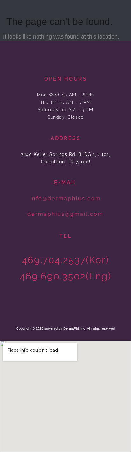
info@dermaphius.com (65, 198)
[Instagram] (58, 306)
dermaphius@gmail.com (65, 214)
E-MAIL (65, 183)
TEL (65, 236)
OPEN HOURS (65, 79)
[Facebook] (73, 306)
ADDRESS (66, 138)
